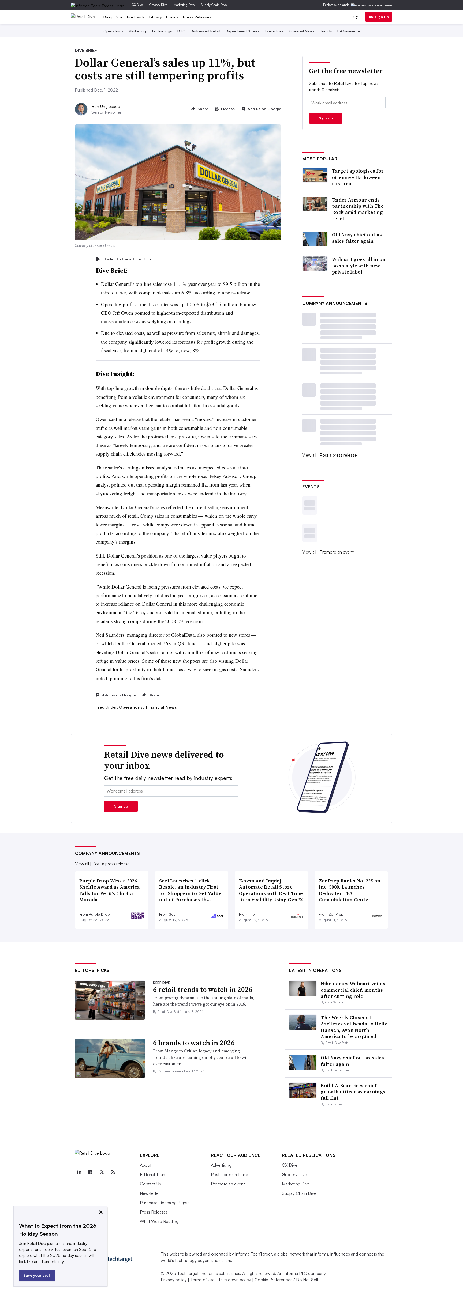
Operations (113, 31)
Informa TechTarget (253, 1254)
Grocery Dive (158, 5)
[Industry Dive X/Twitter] (101, 1172)
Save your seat (36, 1275)
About (145, 1165)
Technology (161, 31)
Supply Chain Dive (214, 5)
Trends (326, 31)
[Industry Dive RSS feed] (112, 1172)
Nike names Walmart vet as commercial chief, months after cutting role (353, 989)
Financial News (302, 31)
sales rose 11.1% (170, 284)
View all (309, 455)
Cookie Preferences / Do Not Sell (286, 1279)
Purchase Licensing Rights (164, 1202)
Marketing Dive (184, 5)
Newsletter (150, 1193)
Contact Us (150, 1184)
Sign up (382, 16)
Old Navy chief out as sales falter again (357, 238)
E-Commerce (348, 31)
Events (172, 17)
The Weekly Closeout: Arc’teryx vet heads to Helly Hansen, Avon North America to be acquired (354, 1027)
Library (155, 17)
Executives (274, 31)
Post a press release (338, 455)
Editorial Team (153, 1174)
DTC (181, 31)
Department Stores (242, 31)
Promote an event (337, 552)
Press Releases (197, 17)
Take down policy (234, 1279)
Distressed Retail (205, 31)
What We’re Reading (159, 1221)
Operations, (132, 707)
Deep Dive (113, 17)
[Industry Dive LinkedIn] (79, 1172)
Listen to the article (128, 259)
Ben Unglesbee (105, 106)
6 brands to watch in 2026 (194, 1043)
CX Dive (137, 5)
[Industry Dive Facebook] (90, 1172)
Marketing (137, 31)
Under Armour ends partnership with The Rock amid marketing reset (358, 209)
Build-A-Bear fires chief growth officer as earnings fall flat (353, 1091)
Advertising (221, 1165)
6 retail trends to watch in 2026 (202, 989)
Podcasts (136, 17)
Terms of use (202, 1279)
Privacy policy (174, 1279)
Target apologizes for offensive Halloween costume (358, 177)
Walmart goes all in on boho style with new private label (359, 265)
